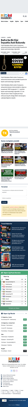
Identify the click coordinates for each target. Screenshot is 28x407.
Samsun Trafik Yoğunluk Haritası (10, 379)
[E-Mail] (10, 135)
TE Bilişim (17, 404)
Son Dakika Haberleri (8, 384)
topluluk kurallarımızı (14, 207)
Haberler (3, 37)
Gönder (4, 202)
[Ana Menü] (25, 16)
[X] (14, 371)
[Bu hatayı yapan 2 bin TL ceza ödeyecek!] (21, 172)
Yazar (13, 392)
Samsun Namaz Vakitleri (8, 378)
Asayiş (9, 37)
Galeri (8, 392)
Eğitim (17, 21)
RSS (5, 400)
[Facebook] (11, 371)
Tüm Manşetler (6, 383)
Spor (22, 21)
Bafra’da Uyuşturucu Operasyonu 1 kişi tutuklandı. (6, 165)
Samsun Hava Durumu (8, 376)
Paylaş (4, 73)
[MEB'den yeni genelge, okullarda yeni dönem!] (7, 146)
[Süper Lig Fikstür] (26, 313)
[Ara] (23, 16)
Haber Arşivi (6, 386)
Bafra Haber (4, 21)
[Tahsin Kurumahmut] (4, 133)
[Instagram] (16, 371)
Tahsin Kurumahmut (14, 132)
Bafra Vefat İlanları (6, 393)
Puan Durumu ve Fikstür (8, 381)
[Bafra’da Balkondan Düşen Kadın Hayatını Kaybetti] (21, 146)
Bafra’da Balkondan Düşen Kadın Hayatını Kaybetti (20, 152)
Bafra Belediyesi (17, 393)
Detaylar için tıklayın (14, 308)
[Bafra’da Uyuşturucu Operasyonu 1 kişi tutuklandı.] (7, 160)
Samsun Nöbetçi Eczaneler (9, 375)
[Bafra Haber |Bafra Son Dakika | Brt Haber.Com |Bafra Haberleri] (6, 16)
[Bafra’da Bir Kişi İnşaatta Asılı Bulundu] (14, 63)
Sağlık (11, 21)
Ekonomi (19, 392)
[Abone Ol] (26, 73)
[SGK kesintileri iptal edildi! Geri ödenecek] (21, 160)
